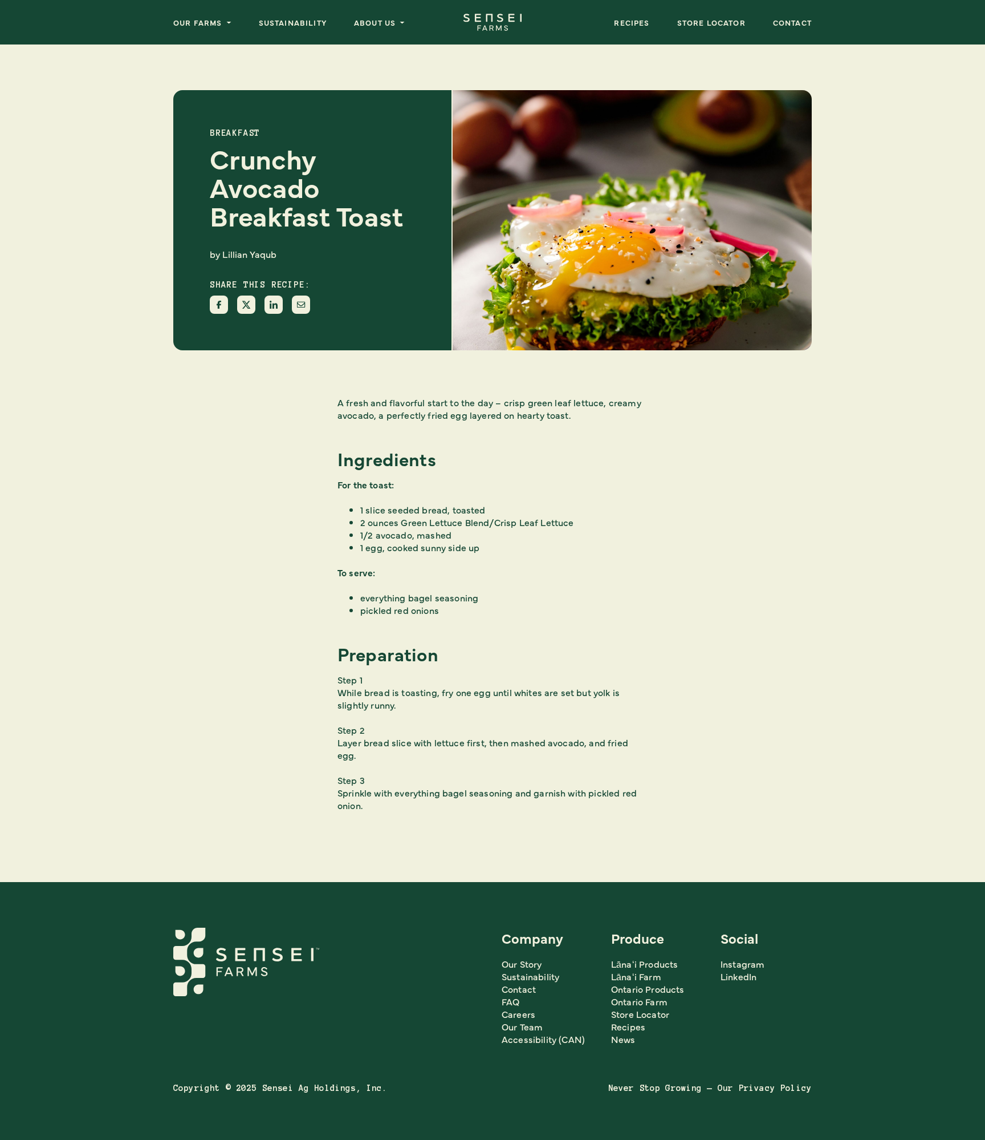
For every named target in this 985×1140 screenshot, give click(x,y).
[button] (202, 22)
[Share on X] (246, 305)
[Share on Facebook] (219, 305)
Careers (518, 1014)
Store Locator (711, 22)
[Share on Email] (301, 305)
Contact (519, 989)
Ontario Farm (639, 1001)
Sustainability (293, 22)
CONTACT (792, 22)
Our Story (522, 963)
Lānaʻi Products (644, 963)
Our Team (522, 1026)
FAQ (510, 1001)
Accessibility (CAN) (543, 1039)
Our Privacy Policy (765, 1088)
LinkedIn (738, 976)
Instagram (742, 963)
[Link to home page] (492, 22)
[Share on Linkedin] (273, 305)
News (623, 1039)
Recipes (631, 22)
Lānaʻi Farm (636, 976)
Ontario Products (648, 989)
